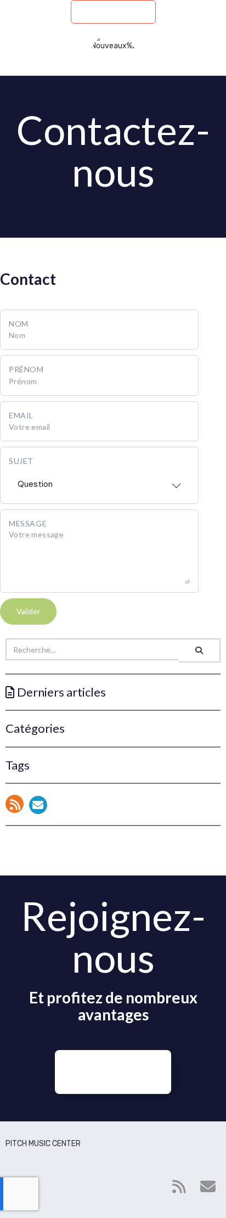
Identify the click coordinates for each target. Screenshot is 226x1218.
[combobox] (99, 481)
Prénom (26, 369)
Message (28, 523)
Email (21, 415)
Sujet (21, 460)
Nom (19, 323)
